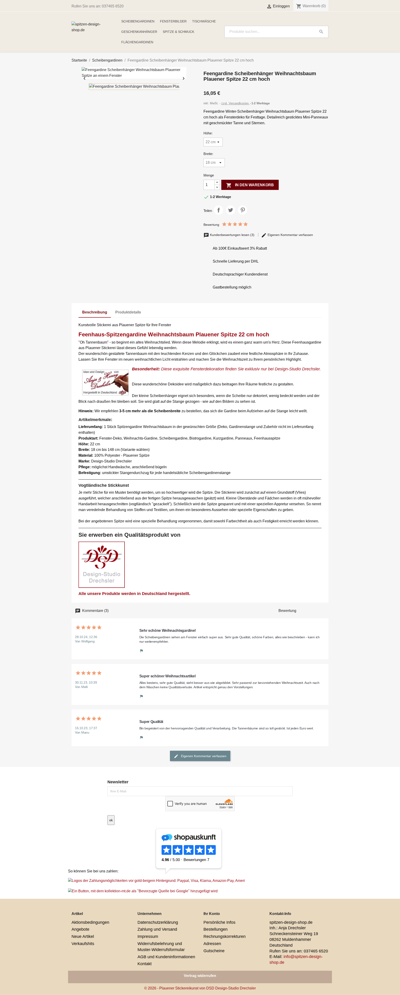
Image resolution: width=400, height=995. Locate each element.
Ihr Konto (211, 914)
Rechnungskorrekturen (224, 936)
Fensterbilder (173, 21)
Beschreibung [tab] (94, 312)
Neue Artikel (83, 936)
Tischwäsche (204, 21)
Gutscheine (214, 951)
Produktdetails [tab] (128, 312)
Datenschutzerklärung (158, 922)
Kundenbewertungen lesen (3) (232, 235)
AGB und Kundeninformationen (166, 957)
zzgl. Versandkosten (235, 103)
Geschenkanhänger (139, 32)
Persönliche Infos (219, 922)
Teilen (218, 210)
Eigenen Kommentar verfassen (290, 235)
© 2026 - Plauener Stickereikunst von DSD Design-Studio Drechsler (200, 988)
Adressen (212, 943)
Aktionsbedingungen (90, 922)
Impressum (148, 936)
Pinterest (242, 210)
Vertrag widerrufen (200, 976)
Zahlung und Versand (157, 929)
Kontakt (145, 963)
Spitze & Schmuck (178, 32)
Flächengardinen (137, 42)
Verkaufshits (83, 943)
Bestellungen (215, 929)
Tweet (230, 210)
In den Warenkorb (250, 185)
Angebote (80, 929)
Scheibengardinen (137, 21)
